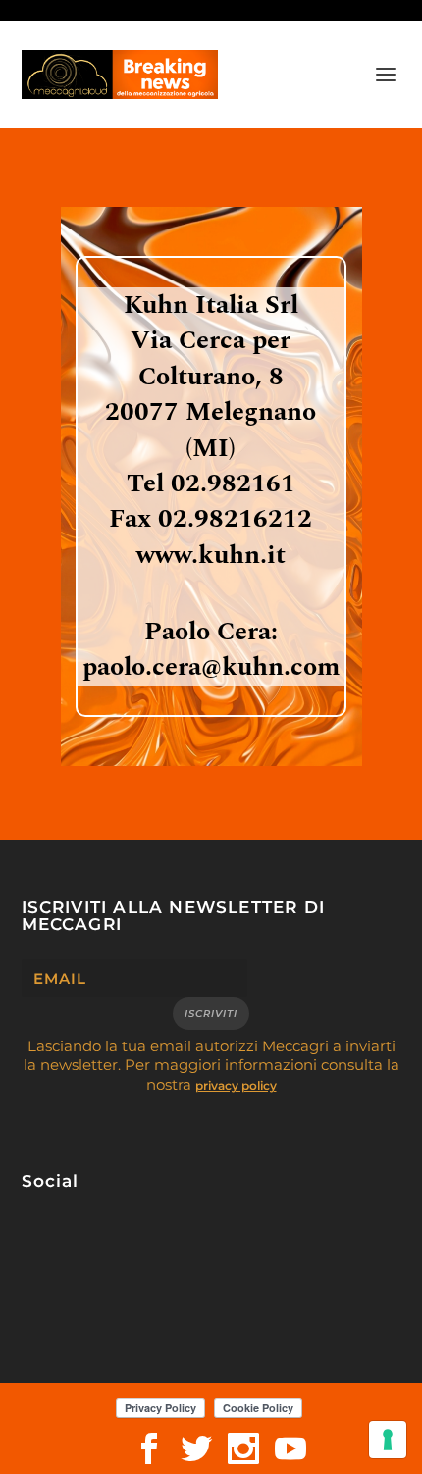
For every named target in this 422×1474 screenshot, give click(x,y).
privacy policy (236, 1085)
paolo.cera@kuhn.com (211, 666)
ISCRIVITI (211, 1013)
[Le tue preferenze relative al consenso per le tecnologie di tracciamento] (387, 1439)
